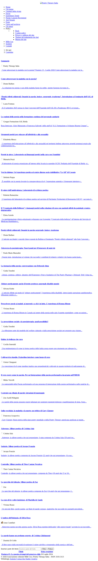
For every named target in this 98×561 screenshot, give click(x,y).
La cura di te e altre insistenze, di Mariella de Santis (22, 500)
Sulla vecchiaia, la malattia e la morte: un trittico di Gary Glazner (27, 411)
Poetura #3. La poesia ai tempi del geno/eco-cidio (21, 554)
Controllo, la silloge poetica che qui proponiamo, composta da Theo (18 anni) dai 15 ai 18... (35, 473)
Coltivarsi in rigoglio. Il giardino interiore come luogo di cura (25, 357)
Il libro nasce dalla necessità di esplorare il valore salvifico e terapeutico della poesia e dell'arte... (37, 545)
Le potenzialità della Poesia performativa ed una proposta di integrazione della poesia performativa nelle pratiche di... (45, 384)
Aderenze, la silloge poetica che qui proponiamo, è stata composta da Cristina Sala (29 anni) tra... (38, 438)
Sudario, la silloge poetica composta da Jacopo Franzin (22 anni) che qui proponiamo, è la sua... (37, 455)
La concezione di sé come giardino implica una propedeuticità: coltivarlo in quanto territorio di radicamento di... (43, 366)
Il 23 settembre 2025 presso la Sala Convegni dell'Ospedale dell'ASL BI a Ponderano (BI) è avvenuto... (40, 108)
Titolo (21, 552)
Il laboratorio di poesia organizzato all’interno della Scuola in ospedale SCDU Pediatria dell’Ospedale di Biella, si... (45, 163)
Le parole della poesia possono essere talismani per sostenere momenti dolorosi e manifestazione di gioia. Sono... (44, 402)
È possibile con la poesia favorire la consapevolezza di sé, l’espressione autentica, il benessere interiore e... (41, 181)
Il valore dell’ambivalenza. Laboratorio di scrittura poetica (24, 190)
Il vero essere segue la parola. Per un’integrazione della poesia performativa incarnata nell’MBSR (40, 375)
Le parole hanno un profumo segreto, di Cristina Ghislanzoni (25, 536)
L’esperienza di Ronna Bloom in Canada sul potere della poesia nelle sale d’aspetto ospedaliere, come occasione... (44, 313)
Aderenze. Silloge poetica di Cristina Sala (17, 429)
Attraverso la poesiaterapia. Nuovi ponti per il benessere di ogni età (28, 248)
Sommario (5, 61)
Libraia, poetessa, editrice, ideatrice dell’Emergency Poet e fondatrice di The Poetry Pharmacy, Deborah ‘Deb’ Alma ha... (47, 275)
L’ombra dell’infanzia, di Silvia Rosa (15, 518)
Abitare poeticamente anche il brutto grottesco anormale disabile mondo (30, 284)
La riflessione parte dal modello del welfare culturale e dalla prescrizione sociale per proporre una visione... (41, 331)
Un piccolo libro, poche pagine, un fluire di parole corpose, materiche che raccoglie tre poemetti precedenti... (42, 509)
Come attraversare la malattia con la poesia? (19, 79)
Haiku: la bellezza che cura (12, 339)
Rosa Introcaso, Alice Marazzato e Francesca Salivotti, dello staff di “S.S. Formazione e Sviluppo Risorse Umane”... (45, 126)
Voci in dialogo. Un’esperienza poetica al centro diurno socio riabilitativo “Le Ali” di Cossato (38, 172)
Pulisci (50, 549)
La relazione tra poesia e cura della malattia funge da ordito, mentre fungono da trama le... (35, 88)
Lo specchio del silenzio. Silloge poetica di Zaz (19, 482)
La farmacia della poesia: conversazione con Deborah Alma (25, 266)
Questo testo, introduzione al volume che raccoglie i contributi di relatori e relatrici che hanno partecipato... (41, 257)
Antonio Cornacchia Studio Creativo (23, 559)
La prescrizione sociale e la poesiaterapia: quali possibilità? (24, 322)
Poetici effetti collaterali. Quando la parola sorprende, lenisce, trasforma (30, 230)
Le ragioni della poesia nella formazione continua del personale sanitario (30, 117)
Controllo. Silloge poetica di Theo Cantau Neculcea (21, 464)
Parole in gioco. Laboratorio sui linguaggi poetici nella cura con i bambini (30, 154)
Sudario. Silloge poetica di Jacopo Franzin (18, 446)
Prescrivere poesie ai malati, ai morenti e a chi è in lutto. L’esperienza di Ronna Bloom (35, 304)
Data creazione (47, 552)
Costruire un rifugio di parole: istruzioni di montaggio (22, 393)
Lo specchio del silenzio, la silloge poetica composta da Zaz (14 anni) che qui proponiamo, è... (37, 491)
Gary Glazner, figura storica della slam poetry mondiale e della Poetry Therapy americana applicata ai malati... (43, 420)
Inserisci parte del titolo (10, 549)
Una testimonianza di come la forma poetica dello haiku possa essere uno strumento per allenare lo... (39, 348)
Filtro (44, 549)
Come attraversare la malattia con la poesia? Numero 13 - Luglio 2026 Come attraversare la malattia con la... (42, 70)
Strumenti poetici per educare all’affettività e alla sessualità (24, 134)
